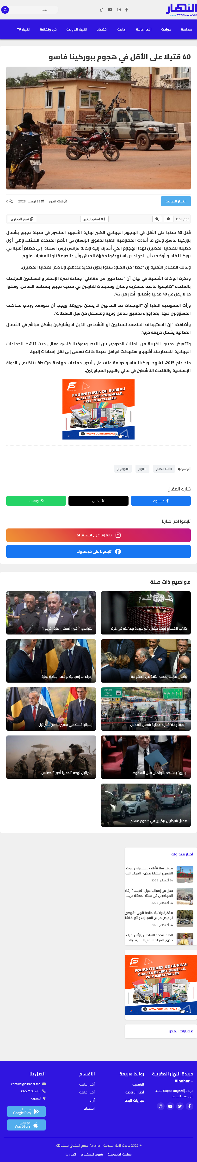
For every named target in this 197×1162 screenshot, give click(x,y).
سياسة (186, 29)
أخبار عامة (144, 29)
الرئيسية (138, 1084)
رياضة (121, 29)
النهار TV (23, 29)
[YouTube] (110, 10)
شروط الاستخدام (92, 1154)
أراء (92, 1100)
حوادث (166, 29)
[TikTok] (101, 10)
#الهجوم (123, 468)
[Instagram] (119, 10)
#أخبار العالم (164, 468)
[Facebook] (126, 10)
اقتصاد (102, 29)
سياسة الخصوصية (120, 1154)
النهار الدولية (76, 29)
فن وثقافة (48, 29)
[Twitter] (180, 1106)
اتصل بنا (71, 1154)
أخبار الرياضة (134, 1092)
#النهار (142, 468)
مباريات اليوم (134, 1100)
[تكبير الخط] (157, 219)
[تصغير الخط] (168, 219)
